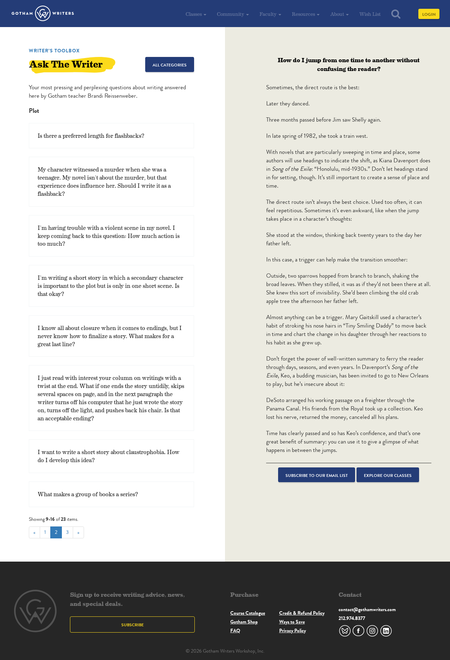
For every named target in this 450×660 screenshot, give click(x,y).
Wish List (370, 14)
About (337, 14)
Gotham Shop (244, 621)
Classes (194, 14)
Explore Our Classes (388, 475)
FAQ (235, 630)
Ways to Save (292, 621)
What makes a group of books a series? (88, 494)
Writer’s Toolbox (54, 50)
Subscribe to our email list (316, 475)
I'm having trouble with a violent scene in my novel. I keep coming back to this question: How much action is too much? (109, 235)
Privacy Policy (292, 630)
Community (231, 14)
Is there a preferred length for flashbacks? (91, 135)
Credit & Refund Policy (301, 612)
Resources (304, 14)
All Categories (170, 65)
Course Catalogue (247, 612)
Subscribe (132, 625)
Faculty (268, 14)
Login (429, 14)
